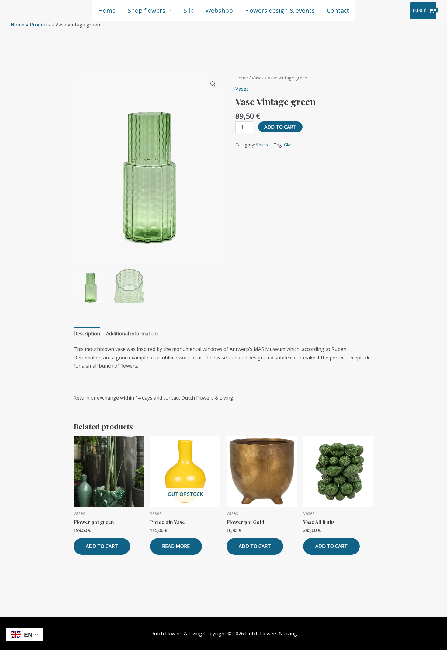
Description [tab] (87, 333)
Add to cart (280, 127)
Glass (289, 145)
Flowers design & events (280, 10)
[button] (213, 84)
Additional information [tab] (132, 333)
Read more (176, 546)
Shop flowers (146, 10)
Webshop (219, 10)
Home (107, 10)
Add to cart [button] (102, 546)
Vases (258, 78)
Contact (338, 10)
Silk (188, 10)
